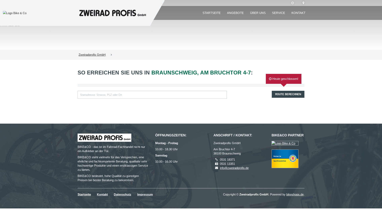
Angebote (235, 13)
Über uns (258, 13)
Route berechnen (288, 94)
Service (278, 13)
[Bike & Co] (285, 143)
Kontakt (298, 13)
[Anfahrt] (303, 3)
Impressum (145, 194)
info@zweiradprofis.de (234, 168)
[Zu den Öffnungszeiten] (292, 3)
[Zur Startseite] (112, 13)
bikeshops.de (295, 194)
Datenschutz (122, 194)
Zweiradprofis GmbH (92, 54)
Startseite (212, 13)
